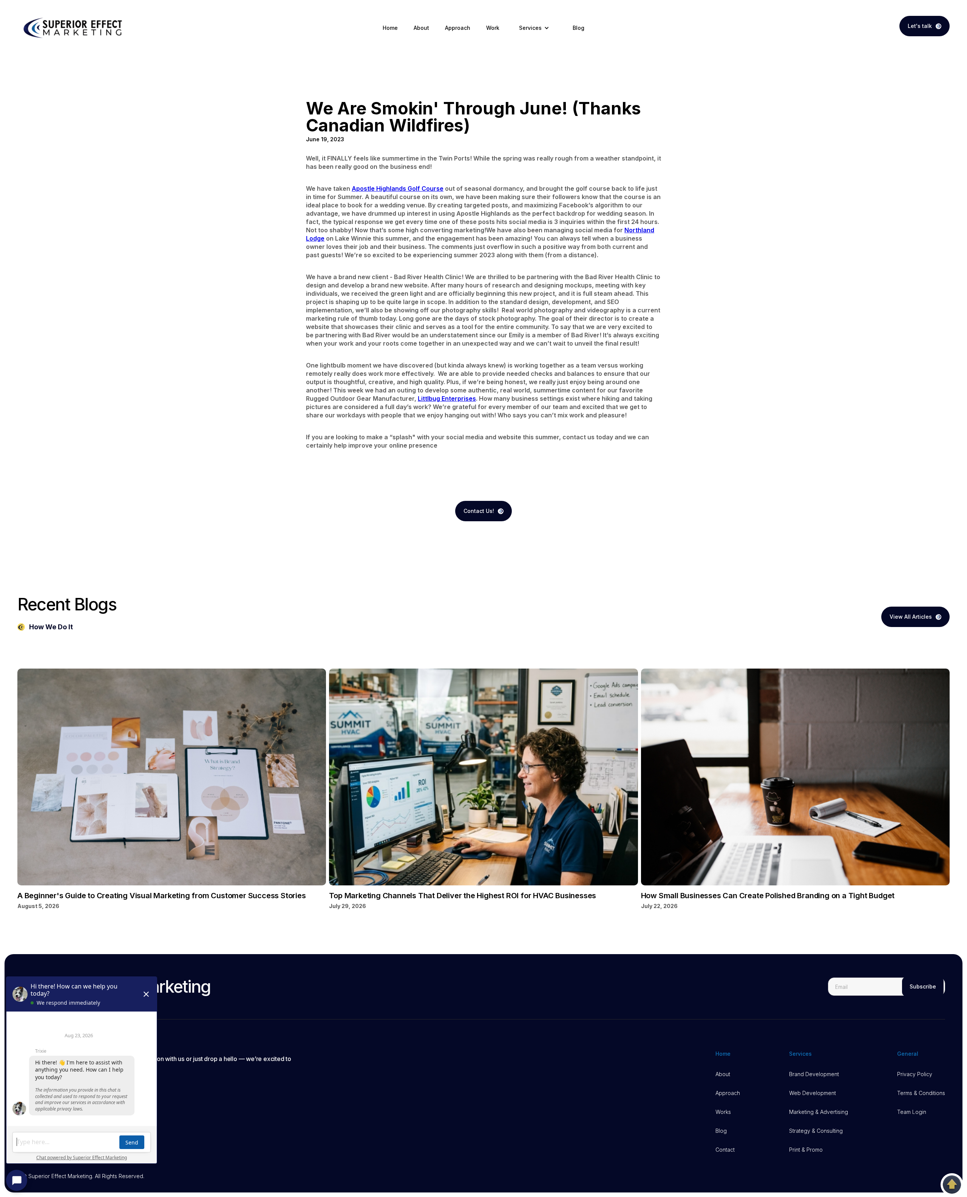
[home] (74, 28)
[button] (536, 28)
